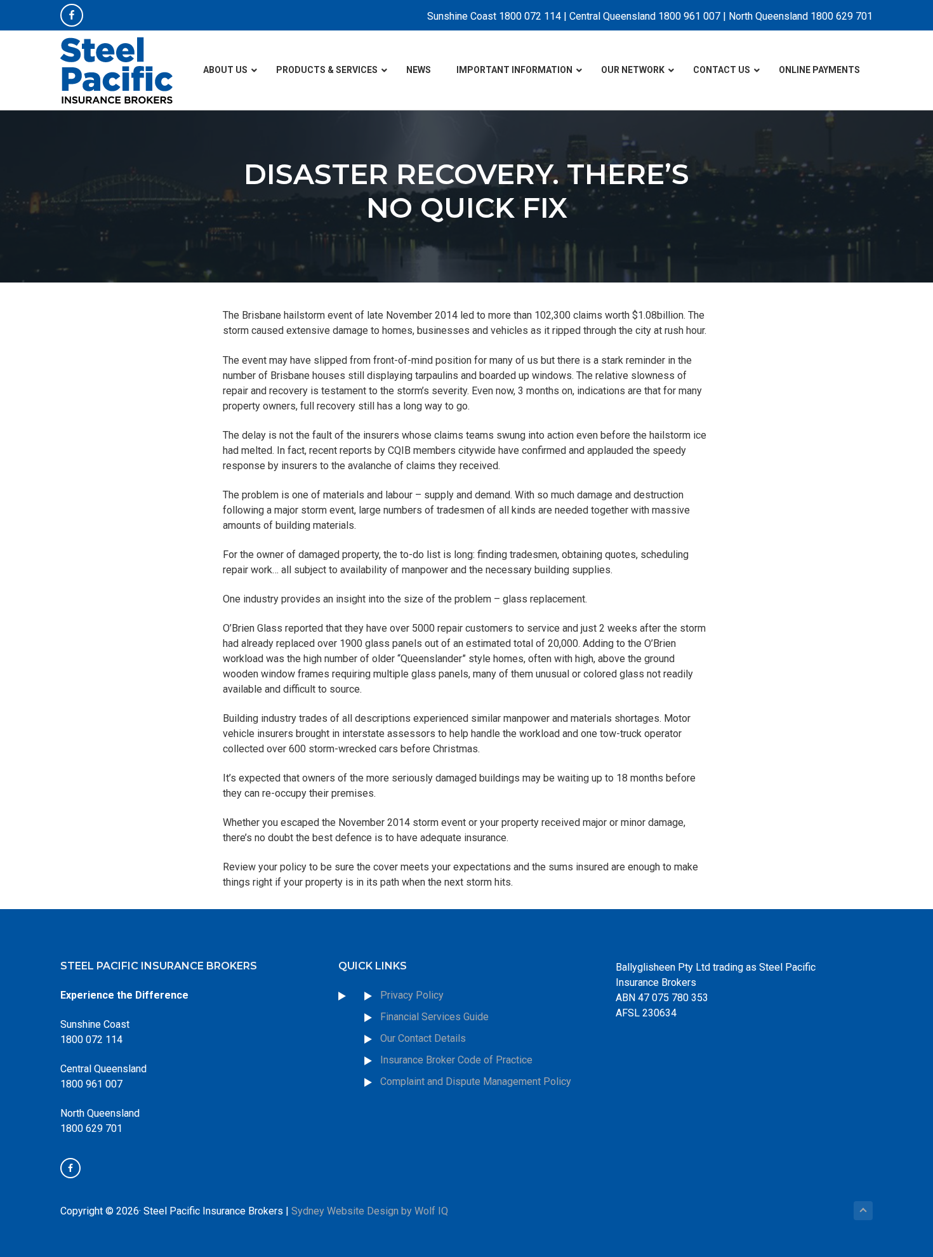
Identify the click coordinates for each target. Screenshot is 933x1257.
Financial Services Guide (434, 1017)
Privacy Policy (412, 995)
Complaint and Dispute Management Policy (475, 1081)
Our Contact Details (423, 1038)
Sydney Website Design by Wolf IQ (369, 1211)
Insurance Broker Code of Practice (457, 1060)
